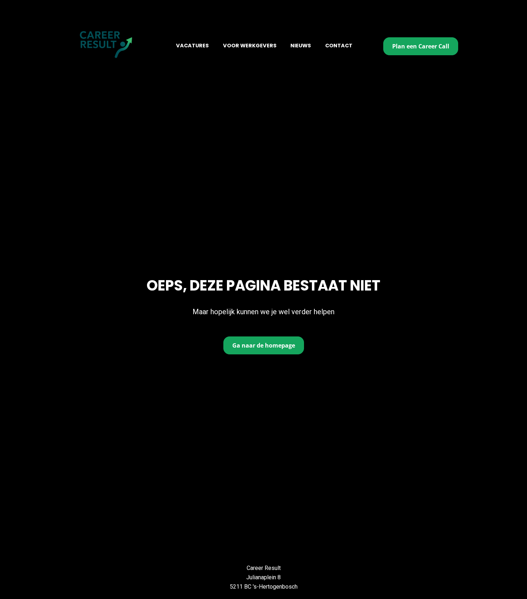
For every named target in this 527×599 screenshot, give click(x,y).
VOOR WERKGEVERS (249, 45)
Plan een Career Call (420, 46)
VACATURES (192, 45)
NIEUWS (300, 45)
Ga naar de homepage (263, 345)
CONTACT (338, 45)
